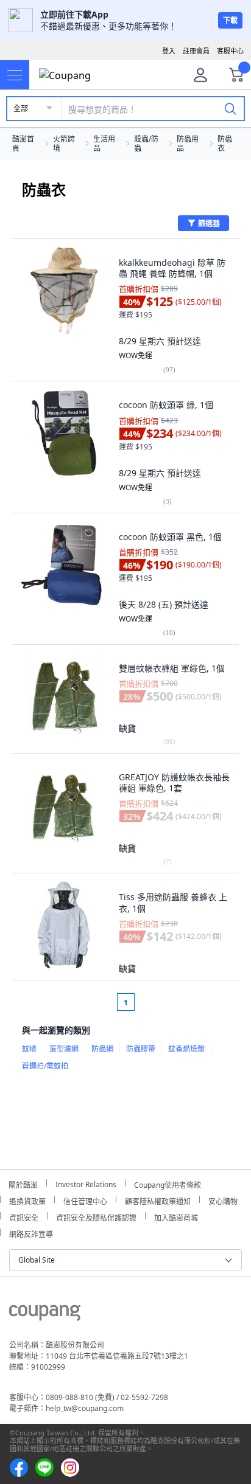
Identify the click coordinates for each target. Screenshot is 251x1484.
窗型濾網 (64, 1049)
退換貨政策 (27, 1199)
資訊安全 (23, 1216)
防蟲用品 (188, 143)
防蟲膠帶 (140, 1049)
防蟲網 (102, 1049)
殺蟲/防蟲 (146, 143)
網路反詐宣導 (31, 1232)
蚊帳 (29, 1049)
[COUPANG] (44, 1315)
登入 (168, 50)
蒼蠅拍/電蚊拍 (45, 1066)
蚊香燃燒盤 (186, 1049)
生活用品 (104, 143)
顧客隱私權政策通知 (158, 1199)
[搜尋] (230, 108)
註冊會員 (196, 50)
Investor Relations (85, 1183)
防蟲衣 (224, 143)
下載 (230, 20)
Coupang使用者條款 (167, 1183)
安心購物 (223, 1199)
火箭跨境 (64, 143)
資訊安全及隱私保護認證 (96, 1216)
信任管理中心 (85, 1199)
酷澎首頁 (23, 143)
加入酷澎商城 (176, 1216)
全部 (20, 108)
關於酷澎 (23, 1183)
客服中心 (230, 50)
